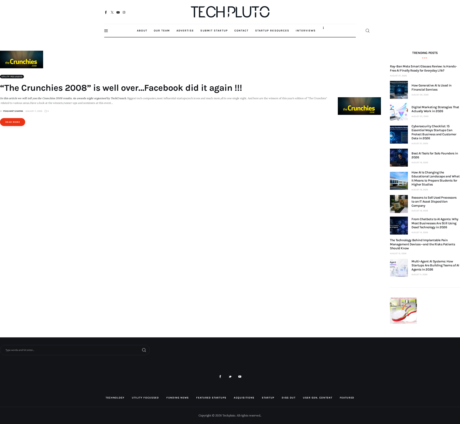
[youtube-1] (239, 376)
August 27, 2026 (398, 75)
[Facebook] (106, 12)
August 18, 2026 (419, 162)
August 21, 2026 (419, 143)
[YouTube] (118, 12)
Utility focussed (11, 76)
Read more (12, 122)
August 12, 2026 (398, 253)
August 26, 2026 (420, 94)
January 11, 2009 (33, 111)
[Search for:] (75, 350)
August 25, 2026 (420, 116)
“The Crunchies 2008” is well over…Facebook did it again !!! (121, 87)
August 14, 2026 (419, 232)
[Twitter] (112, 12)
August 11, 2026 (419, 274)
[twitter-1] (230, 376)
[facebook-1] (220, 376)
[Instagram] (124, 12)
